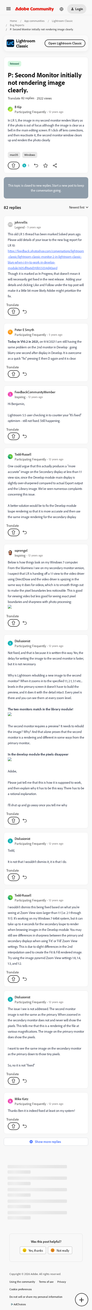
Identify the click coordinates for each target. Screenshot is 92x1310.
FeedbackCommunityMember (35, 392)
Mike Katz (21, 1099)
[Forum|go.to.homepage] (34, 9)
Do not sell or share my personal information (36, 1296)
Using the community (22, 1281)
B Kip (18, 107)
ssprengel (21, 550)
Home (13, 21)
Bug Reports (17, 25)
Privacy (61, 1281)
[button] (8, 10)
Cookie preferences (20, 1289)
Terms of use (46, 1281)
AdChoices (20, 1304)
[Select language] (61, 9)
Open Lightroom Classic (65, 43)
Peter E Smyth (24, 330)
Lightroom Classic (62, 21)
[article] (46, 267)
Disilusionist (22, 641)
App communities (34, 21)
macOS (14, 155)
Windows (29, 155)
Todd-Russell (23, 454)
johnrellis (21, 222)
